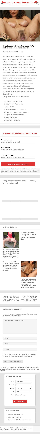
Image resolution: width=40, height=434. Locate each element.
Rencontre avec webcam (16, 414)
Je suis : (13, 381)
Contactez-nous (27, 428)
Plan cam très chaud (14, 417)
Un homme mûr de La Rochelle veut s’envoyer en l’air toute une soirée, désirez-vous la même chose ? (28, 236)
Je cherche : (12, 385)
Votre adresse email (7, 140)
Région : (13, 395)
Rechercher (20, 401)
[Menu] (2, 3)
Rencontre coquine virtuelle (20, 2)
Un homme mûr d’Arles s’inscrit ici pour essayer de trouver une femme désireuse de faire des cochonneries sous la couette (11, 266)
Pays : (13, 391)
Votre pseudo (5, 147)
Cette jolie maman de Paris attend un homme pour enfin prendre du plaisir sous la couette (11, 298)
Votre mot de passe (7, 155)
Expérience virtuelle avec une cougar (20, 420)
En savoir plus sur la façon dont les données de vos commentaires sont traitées (19, 369)
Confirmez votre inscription (18, 164)
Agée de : (12, 388)
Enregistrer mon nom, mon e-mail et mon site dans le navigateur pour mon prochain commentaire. (19, 355)
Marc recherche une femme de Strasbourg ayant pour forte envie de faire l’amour (29, 298)
